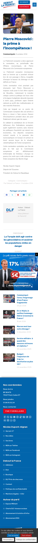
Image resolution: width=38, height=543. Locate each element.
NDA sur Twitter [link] (12, 445)
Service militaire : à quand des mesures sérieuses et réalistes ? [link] (25, 342)
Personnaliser (8, 539)
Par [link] (12, 183)
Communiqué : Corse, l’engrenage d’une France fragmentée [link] (25, 299)
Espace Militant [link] (12, 504)
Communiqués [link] (9, 54)
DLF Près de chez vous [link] (14, 479)
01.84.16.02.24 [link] (9, 403)
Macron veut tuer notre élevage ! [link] (24, 327)
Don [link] (7, 470)
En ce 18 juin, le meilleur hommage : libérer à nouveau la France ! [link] (25, 314)
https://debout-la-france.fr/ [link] (23, 214)
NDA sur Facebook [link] (13, 450)
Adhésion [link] (9, 465)
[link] (35, 5)
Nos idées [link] (9, 436)
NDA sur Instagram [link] (13, 455)
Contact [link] (9, 484)
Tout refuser (26, 535)
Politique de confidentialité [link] (16, 489)
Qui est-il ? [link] (10, 431)
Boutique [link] (9, 475)
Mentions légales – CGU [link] (15, 494)
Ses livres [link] (9, 441)
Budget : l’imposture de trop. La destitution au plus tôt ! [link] (25, 359)
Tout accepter (13, 535)
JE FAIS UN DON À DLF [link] (19, 520)
